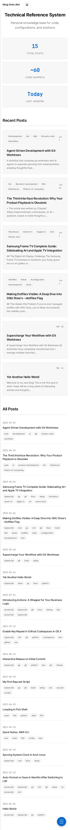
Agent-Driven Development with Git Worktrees (30, 427)
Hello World (9, 808)
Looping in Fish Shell (15, 709)
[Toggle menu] (61, 821)
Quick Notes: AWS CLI (16, 732)
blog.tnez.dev (11, 4)
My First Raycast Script (16, 681)
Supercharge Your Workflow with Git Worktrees (31, 554)
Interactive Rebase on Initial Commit (24, 659)
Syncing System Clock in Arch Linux (24, 754)
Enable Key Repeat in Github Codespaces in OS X (32, 631)
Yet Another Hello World (23, 377)
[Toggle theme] (27, 4)
